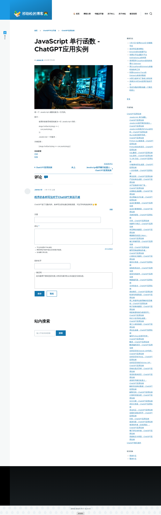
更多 (128, 99)
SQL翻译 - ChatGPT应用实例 (141, 153)
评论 (36, 226)
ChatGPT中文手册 (49, 30)
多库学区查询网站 (136, 49)
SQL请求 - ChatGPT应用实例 (141, 156)
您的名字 (37, 261)
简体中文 (132, 456)
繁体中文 (132, 459)
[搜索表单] (151, 14)
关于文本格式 (109, 249)
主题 (36, 214)
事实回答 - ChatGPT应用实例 (141, 176)
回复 (111, 209)
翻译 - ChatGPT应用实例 (139, 342)
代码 (36, 154)
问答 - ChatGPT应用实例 (139, 419)
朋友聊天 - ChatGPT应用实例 (141, 292)
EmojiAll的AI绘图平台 (138, 52)
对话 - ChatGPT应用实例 (139, 247)
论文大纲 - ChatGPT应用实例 (141, 401)
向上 (73, 167)
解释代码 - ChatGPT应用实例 (141, 392)
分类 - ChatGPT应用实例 (139, 221)
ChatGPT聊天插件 (134, 443)
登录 (146, 14)
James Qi (39, 60)
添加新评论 (108, 164)
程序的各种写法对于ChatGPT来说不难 (57, 197)
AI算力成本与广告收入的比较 (140, 78)
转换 (36, 157)
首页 (35, 30)
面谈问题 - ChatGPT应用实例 (141, 422)
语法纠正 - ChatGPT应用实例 (141, 410)
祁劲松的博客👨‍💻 (35, 14)
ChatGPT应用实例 (68, 30)
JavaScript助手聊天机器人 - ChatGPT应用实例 (99, 169)
